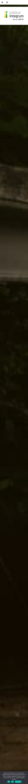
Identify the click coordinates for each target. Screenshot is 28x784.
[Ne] (26, 777)
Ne (12, 781)
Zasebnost (18, 781)
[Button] (2, 2)
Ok (8, 781)
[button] (7, 2)
